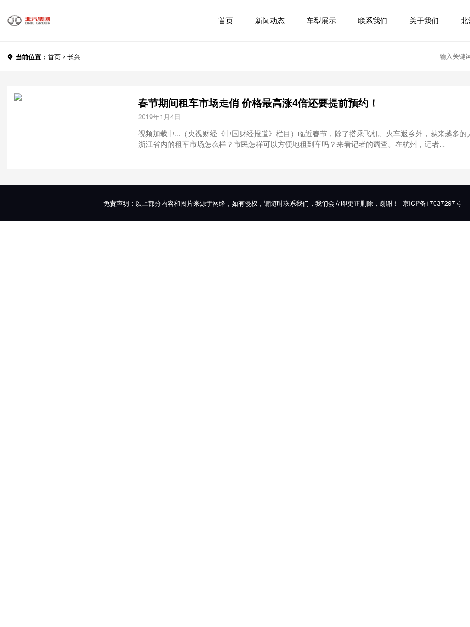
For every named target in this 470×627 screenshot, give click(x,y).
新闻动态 (270, 20)
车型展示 (321, 20)
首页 (225, 20)
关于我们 (424, 20)
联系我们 (372, 20)
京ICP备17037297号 (432, 202)
